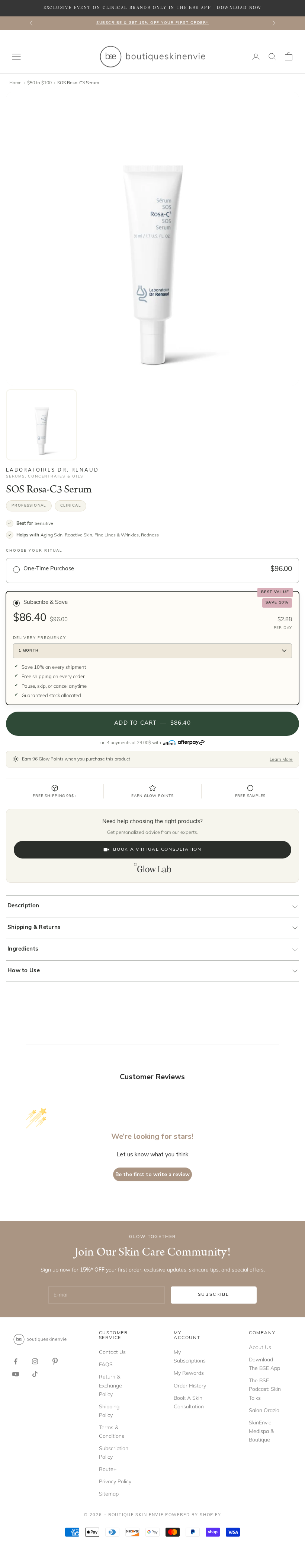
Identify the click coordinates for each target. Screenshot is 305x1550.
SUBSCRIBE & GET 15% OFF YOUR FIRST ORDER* (152, 23)
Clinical (70, 506)
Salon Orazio (264, 1410)
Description (23, 906)
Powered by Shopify (193, 1515)
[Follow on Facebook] (15, 1361)
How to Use (23, 971)
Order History (190, 1385)
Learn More (281, 759)
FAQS (106, 1364)
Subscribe (213, 1294)
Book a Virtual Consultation (157, 849)
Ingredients (22, 949)
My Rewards (189, 1373)
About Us (260, 1347)
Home (15, 82)
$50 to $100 (39, 82)
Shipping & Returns (34, 927)
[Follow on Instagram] (35, 1361)
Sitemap (109, 1493)
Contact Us (112, 1352)
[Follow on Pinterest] (55, 1361)
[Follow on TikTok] (35, 1374)
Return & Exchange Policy (110, 1385)
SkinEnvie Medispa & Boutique (261, 1431)
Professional (29, 506)
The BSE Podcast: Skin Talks (265, 1389)
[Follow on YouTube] (15, 1374)
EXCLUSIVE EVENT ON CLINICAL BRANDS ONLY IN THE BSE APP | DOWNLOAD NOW (153, 8)
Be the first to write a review (152, 1174)
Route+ (107, 1469)
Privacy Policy (115, 1481)
